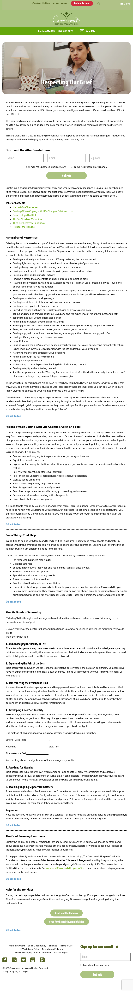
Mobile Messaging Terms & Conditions (33, 952)
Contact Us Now (41, 3)
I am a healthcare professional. (90, 166)
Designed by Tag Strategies (15, 971)
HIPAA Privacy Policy (29, 949)
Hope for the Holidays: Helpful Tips (66, 921)
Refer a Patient (82, 3)
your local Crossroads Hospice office (65, 868)
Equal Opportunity (37, 945)
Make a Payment (17, 945)
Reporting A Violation (52, 949)
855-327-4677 (61, 3)
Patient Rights (61, 952)
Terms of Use (66, 945)
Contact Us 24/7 (46, 30)
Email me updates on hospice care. (47, 166)
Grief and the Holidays (66, 913)
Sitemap (53, 945)
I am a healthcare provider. (96, 964)
